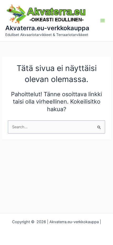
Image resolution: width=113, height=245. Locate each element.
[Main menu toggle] (102, 20)
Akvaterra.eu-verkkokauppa (47, 28)
